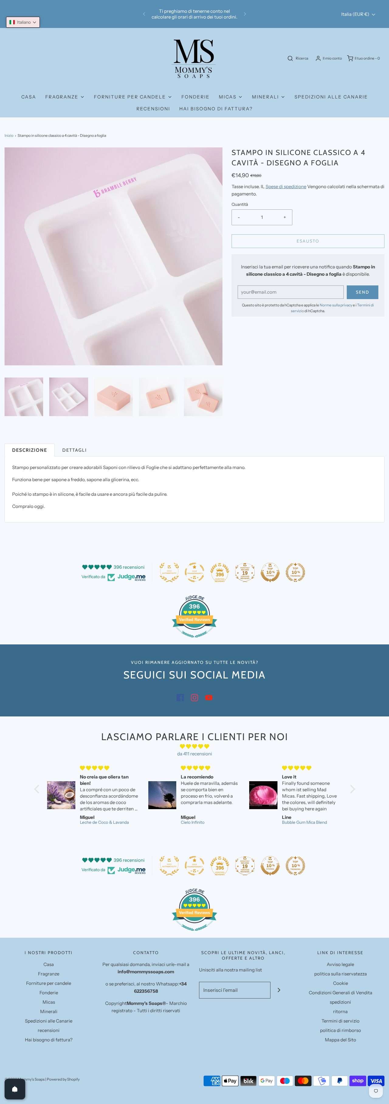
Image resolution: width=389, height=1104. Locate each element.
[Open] (15, 1089)
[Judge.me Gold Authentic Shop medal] (169, 572)
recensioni (153, 109)
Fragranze (48, 974)
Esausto (308, 241)
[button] (24, 397)
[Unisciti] (278, 990)
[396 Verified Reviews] (194, 640)
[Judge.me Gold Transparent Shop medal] (194, 572)
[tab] (30, 450)
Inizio (9, 135)
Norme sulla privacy (336, 305)
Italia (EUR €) (355, 14)
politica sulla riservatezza (340, 974)
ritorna (340, 1011)
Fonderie (195, 97)
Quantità (240, 204)
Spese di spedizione (286, 186)
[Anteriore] (144, 14)
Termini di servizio (341, 1021)
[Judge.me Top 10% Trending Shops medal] (295, 572)
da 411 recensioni (194, 754)
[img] (194, 746)
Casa (28, 97)
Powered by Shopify (63, 1079)
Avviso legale (340, 964)
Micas (49, 1002)
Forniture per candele (48, 983)
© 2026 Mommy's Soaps (25, 1079)
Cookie (340, 983)
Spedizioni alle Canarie (331, 97)
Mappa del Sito (340, 1040)
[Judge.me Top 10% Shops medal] (270, 572)
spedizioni (340, 1002)
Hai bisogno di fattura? (216, 109)
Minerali (48, 1011)
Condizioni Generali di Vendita (340, 992)
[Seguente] (245, 14)
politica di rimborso (340, 1030)
